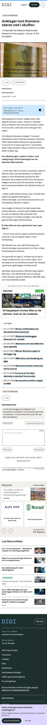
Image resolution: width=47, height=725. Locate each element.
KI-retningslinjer (9, 681)
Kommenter (20, 82)
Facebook (6, 655)
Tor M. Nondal (8, 643)
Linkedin (5, 659)
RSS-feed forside (9, 650)
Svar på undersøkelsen (12, 721)
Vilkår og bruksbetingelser (13, 677)
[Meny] (42, 4)
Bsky (4, 664)
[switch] (41, 110)
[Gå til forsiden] (7, 5)
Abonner (34, 5)
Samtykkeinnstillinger (11, 672)
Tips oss (39, 621)
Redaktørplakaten (21, 690)
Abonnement (8, 698)
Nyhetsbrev (7, 668)
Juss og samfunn (10, 15)
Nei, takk (28, 721)
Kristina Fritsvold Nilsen (12, 634)
